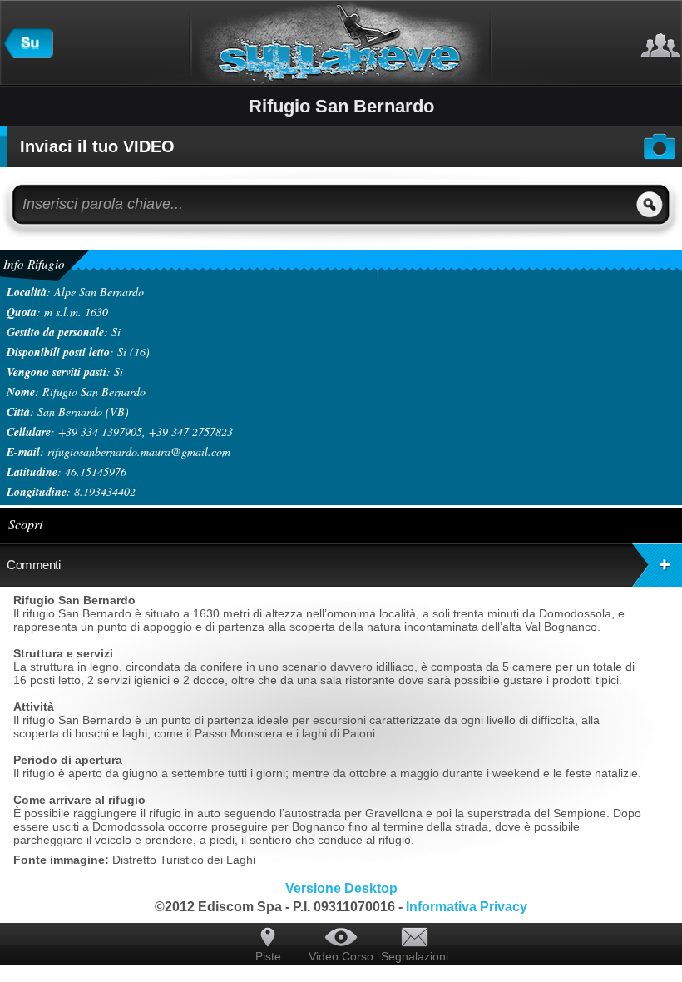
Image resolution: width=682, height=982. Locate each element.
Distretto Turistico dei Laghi (183, 859)
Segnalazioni (414, 956)
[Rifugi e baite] (28, 54)
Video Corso (341, 956)
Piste (268, 956)
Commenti (33, 565)
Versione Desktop (341, 888)
